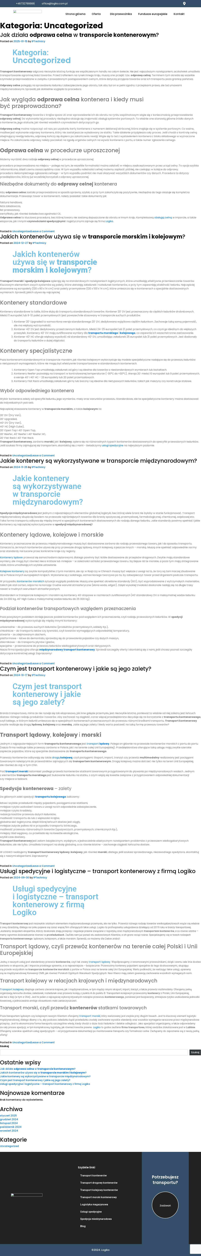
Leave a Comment (43, 231)
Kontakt (179, 14)
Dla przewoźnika (121, 14)
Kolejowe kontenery (12, 571)
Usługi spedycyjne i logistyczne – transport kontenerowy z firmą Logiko (98, 871)
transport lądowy (99, 962)
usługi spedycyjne (112, 445)
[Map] (184, 3)
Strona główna (75, 14)
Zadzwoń (165, 1205)
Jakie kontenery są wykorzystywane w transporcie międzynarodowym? (98, 461)
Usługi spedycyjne (91, 1211)
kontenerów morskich (30, 581)
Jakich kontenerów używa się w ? (92, 236)
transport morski (89, 1016)
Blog (83, 1226)
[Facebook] (178, 3)
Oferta (96, 14)
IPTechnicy (38, 41)
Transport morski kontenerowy (98, 1197)
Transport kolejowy (12, 989)
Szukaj (4, 1046)
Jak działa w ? (79, 35)
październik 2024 (11, 1127)
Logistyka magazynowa (94, 1204)
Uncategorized (21, 231)
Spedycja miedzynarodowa (96, 1218)
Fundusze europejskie (152, 14)
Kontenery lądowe (11, 557)
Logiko (109, 221)
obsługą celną (163, 217)
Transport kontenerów (93, 1175)
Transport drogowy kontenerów (98, 1182)
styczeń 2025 (8, 1115)
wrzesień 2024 (9, 1131)
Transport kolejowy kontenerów (99, 1190)
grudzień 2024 (9, 1119)
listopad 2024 (9, 1123)
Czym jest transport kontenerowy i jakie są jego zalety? (75, 669)
